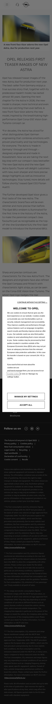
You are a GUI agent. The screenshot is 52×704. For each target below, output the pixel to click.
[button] (32, 302)
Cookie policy (13, 374)
